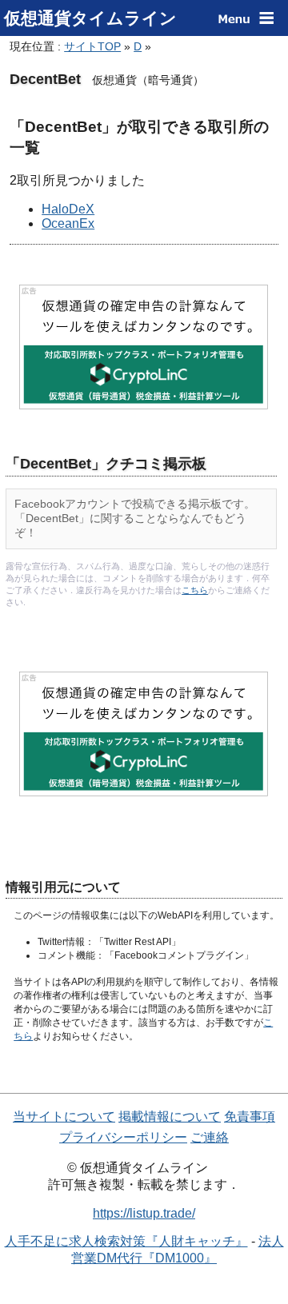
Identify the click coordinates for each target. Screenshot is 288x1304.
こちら (195, 590)
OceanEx (68, 223)
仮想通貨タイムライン (90, 18)
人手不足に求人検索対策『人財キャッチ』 (126, 1241)
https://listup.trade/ (144, 1213)
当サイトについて (64, 1116)
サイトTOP (92, 46)
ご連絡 (209, 1137)
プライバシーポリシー (123, 1137)
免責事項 (249, 1116)
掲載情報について (169, 1116)
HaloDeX (68, 209)
